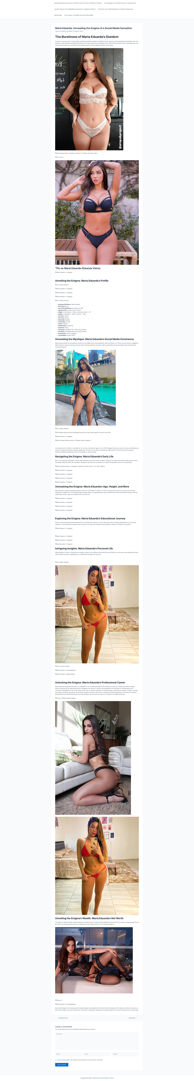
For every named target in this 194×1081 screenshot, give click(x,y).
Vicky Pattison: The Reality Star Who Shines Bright (78, 15)
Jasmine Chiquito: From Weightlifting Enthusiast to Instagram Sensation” (75, 9)
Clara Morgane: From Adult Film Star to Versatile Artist (120, 3)
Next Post (132, 1018)
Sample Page (58, 15)
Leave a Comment (60, 31)
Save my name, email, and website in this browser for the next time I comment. (80, 1060)
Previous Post (63, 1018)
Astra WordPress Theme (106, 1078)
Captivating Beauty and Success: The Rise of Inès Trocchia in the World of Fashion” (78, 3)
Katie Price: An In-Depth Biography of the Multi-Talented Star (115, 9)
